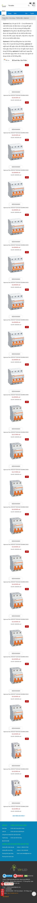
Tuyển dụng (32, 16)
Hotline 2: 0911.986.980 (22, 850)
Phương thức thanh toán (8, 856)
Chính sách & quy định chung (17, 828)
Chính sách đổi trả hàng (16, 837)
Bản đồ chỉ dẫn (5, 841)
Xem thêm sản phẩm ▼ (19, 815)
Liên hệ (4, 831)
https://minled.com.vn (12, 893)
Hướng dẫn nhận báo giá (8, 847)
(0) (35, 5)
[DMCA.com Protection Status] (29, 876)
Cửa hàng (12, 18)
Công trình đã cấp (6, 834)
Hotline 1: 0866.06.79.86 (22, 847)
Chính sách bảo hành (15, 834)
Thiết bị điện (19, 18)
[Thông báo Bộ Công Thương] (8, 876)
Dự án (26, 16)
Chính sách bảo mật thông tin (17, 831)
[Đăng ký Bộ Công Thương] (18, 876)
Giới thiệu (15, 16)
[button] (34, 894)
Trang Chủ (5, 18)
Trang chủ (9, 16)
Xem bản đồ (6, 896)
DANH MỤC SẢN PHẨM (4, 13)
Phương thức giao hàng (7, 853)
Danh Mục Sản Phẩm (20, 60)
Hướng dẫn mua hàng (7, 850)
